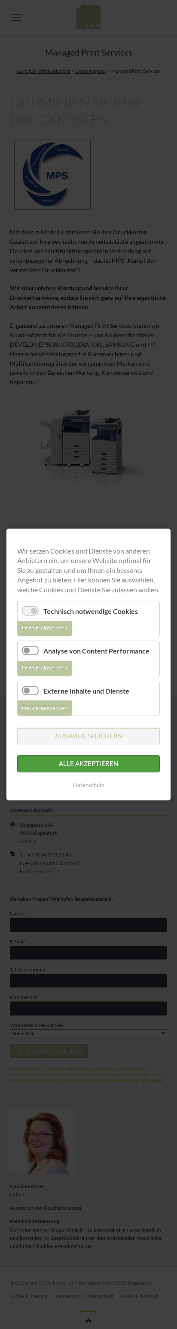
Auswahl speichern (88, 736)
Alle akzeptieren (88, 763)
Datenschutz (88, 784)
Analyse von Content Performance (96, 651)
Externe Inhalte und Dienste (86, 691)
